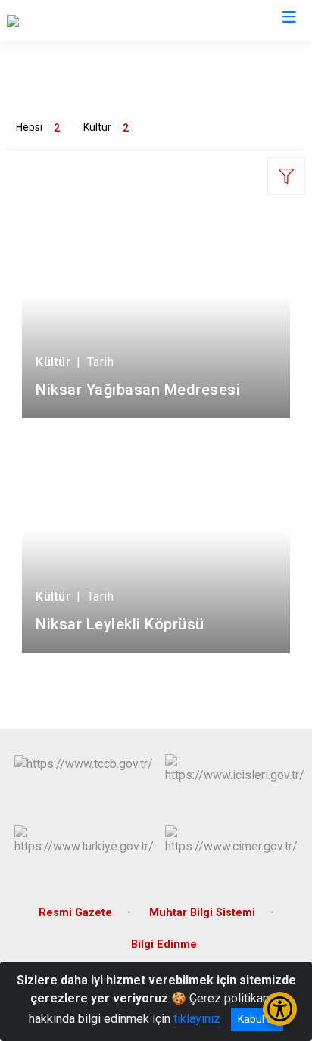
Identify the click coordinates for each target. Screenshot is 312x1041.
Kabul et (257, 1019)
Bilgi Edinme (164, 944)
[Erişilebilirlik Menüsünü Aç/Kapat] (280, 1009)
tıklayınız (196, 1018)
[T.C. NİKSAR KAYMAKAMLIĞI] (83, 20)
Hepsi (38, 127)
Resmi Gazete (75, 912)
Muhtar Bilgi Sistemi (202, 912)
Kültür (106, 127)
